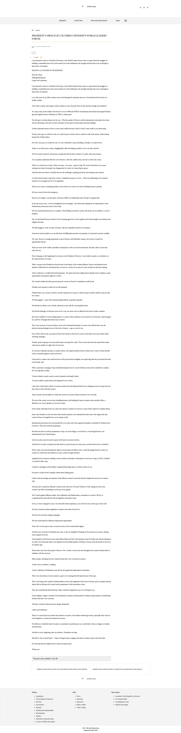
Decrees (38, 702)
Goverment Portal (121, 699)
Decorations (40, 705)
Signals (38, 716)
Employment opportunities (45, 710)
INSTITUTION (78, 20)
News (79, 696)
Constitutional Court (122, 702)
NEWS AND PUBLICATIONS (99, 20)
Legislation (39, 696)
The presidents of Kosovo (44, 699)
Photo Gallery (81, 705)
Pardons (38, 707)
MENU (118, 20)
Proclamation (40, 713)
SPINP (95, 730)
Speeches (38, 30)
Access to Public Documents (45, 722)
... (34, 30)
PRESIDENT (62, 20)
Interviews (80, 702)
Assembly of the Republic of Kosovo (127, 696)
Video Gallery (81, 707)
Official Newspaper (121, 705)
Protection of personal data (45, 719)
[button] (134, 20)
